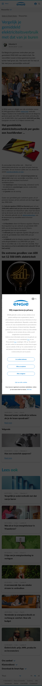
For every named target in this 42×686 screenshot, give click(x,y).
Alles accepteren (21, 366)
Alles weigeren (21, 373)
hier (28, 339)
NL (36, 298)
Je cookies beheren (21, 359)
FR (33, 298)
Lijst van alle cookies (21, 382)
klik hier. (29, 389)
